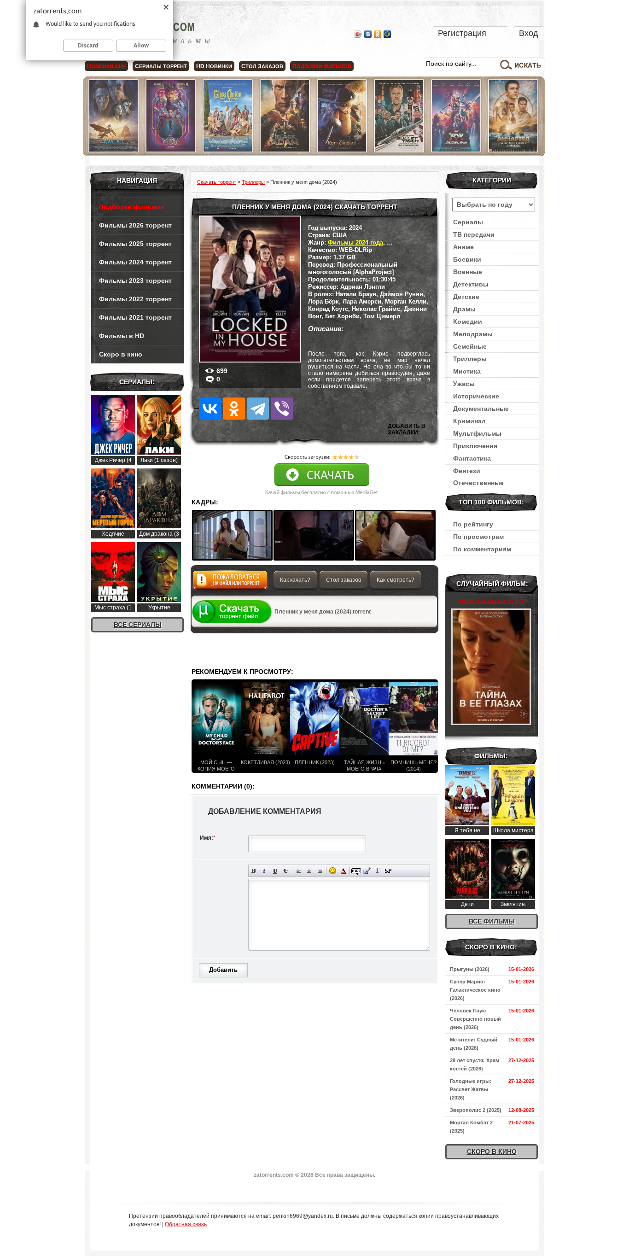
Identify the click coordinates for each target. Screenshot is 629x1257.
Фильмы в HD (121, 335)
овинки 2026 (106, 66)
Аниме (463, 247)
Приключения (475, 446)
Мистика (467, 371)
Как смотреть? (395, 580)
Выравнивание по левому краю (298, 871)
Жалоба (230, 582)
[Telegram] (258, 409)
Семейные (470, 346)
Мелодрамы (473, 334)
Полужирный (254, 871)
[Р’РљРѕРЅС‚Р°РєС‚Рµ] (210, 409)
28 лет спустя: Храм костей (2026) (474, 1064)
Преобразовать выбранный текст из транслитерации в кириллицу (377, 871)
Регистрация (462, 33)
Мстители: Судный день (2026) (473, 1044)
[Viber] (282, 409)
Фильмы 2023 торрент (135, 280)
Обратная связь (186, 1224)
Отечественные (478, 482)
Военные (467, 271)
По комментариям (482, 549)
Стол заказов (343, 580)
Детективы (471, 284)
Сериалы (468, 222)
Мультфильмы (477, 433)
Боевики (467, 259)
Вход (528, 33)
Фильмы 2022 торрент (135, 299)
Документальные (481, 408)
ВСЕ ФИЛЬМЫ (492, 921)
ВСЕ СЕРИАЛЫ (138, 624)
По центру (309, 871)
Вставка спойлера (388, 871)
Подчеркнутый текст (275, 871)
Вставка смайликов (332, 871)
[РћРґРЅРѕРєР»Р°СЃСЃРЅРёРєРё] (234, 409)
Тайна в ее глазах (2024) (491, 601)
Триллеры (470, 358)
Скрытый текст (356, 871)
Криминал (469, 421)
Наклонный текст (264, 871)
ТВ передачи (474, 234)
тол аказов (262, 66)
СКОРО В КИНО (492, 1151)
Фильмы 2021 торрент (135, 317)
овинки (214, 66)
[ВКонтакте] (368, 34)
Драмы (464, 309)
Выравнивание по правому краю (319, 871)
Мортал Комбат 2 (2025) (471, 1127)
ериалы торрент (161, 66)
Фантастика (472, 458)
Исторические (476, 396)
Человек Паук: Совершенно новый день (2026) (475, 1019)
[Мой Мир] (387, 34)
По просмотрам (478, 536)
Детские (466, 296)
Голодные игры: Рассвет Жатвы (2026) (470, 1089)
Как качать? (295, 580)
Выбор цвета (343, 871)
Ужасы (464, 383)
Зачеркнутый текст (285, 871)
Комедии (467, 321)
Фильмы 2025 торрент (135, 243)
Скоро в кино (120, 354)
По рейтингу (473, 524)
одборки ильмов (321, 66)
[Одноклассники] (378, 34)
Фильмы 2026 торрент (135, 225)
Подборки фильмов (131, 206)
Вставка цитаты (366, 871)
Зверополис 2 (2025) (475, 1110)
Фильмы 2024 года (355, 242)
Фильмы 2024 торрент (135, 262)
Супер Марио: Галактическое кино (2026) (475, 990)
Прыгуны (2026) (469, 969)
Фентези (466, 470)
